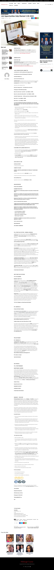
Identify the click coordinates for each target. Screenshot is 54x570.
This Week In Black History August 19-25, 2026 (5, 68)
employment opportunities (29, 519)
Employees (21, 519)
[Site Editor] (6, 75)
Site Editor (7, 78)
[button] (52, 4)
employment (24, 519)
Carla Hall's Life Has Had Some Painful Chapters (10, 543)
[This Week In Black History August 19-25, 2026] (10, 68)
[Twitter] (34, 18)
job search (20, 520)
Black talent (17, 519)
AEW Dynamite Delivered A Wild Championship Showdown (20, 543)
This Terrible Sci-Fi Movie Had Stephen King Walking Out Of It (10, 553)
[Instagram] (47, 4)
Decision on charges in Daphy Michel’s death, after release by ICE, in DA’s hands (5, 58)
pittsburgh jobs (25, 520)
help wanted (34, 519)
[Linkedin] (48, 4)
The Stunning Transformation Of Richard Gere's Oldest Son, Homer (20, 553)
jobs (22, 520)
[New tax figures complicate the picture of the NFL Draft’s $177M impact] (10, 62)
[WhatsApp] (38, 18)
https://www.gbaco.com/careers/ (25, 53)
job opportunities (16, 520)
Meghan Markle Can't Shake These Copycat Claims (29, 553)
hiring (37, 519)
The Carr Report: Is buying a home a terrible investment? (20, 527)
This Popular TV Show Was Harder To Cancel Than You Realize (29, 543)
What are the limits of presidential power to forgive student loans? (33, 527)
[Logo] (27, 561)
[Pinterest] (36, 18)
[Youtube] (50, 4)
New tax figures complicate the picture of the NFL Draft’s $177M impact (5, 63)
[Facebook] (45, 4)
